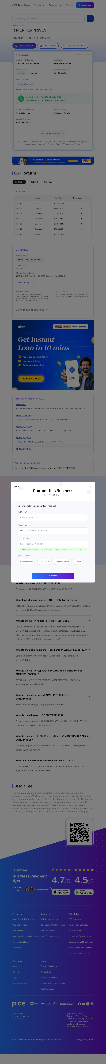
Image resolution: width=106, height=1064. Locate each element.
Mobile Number (24, 525)
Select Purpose (24, 556)
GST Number (23, 538)
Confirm (53, 575)
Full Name (22, 512)
